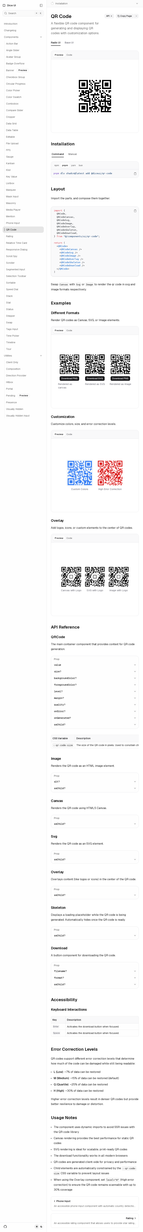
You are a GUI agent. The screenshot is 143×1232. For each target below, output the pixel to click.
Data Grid (11, 123)
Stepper (10, 315)
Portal (9, 388)
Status (9, 309)
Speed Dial (12, 289)
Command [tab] (58, 154)
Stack (9, 296)
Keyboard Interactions (69, 1009)
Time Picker (12, 335)
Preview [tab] (59, 55)
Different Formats (65, 313)
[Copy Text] (135, 174)
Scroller (10, 262)
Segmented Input (15, 269)
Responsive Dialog (16, 249)
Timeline (10, 342)
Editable (10, 136)
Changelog (10, 30)
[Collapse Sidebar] (41, 5)
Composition (13, 368)
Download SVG (95, 378)
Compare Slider (14, 110)
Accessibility (64, 999)
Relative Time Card (16, 242)
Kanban (10, 163)
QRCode (58, 637)
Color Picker (13, 90)
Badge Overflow (15, 63)
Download (59, 948)
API (108, 16)
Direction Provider (16, 375)
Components (11, 37)
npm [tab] (56, 165)
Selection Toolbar (16, 276)
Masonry (11, 203)
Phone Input (13, 223)
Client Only (12, 362)
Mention (10, 216)
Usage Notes (64, 1117)
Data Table (12, 130)
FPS (8, 150)
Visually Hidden (14, 409)
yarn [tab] (73, 165)
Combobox (12, 103)
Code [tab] (69, 55)
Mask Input (12, 196)
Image (56, 758)
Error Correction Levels (74, 1049)
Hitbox (9, 382)
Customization (62, 416)
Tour (8, 349)
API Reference (65, 627)
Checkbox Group (15, 77)
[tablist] (63, 55)
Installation (63, 144)
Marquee (11, 189)
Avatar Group (13, 56)
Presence (11, 402)
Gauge (9, 156)
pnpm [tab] (65, 165)
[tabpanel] (95, 96)
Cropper (10, 116)
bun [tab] (81, 165)
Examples (61, 303)
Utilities (8, 355)
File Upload (12, 143)
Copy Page (126, 16)
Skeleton (58, 907)
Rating (9, 236)
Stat (8, 302)
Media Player (13, 209)
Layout (58, 189)
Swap (9, 322)
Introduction (10, 23)
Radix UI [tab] (56, 42)
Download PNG (69, 378)
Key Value (11, 176)
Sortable (11, 282)
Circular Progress (15, 83)
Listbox (10, 183)
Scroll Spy (11, 256)
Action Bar (12, 43)
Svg (54, 836)
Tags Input (12, 329)
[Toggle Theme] (39, 1226)
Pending (17, 395)
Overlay (57, 520)
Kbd (8, 170)
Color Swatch (13, 97)
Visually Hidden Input (17, 415)
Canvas (57, 801)
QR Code (11, 229)
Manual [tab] (72, 154)
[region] (95, 173)
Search (24, 13)
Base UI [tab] (69, 42)
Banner (16, 70)
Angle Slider (12, 50)
